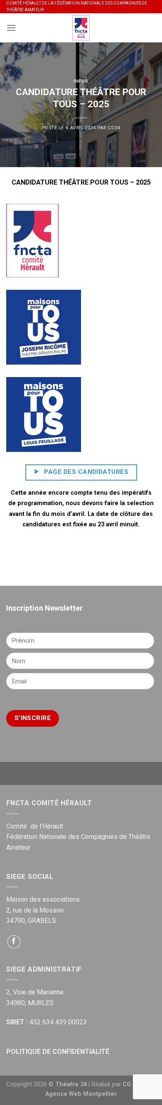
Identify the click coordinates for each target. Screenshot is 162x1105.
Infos (81, 81)
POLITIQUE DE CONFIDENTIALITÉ (57, 1052)
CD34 (114, 128)
